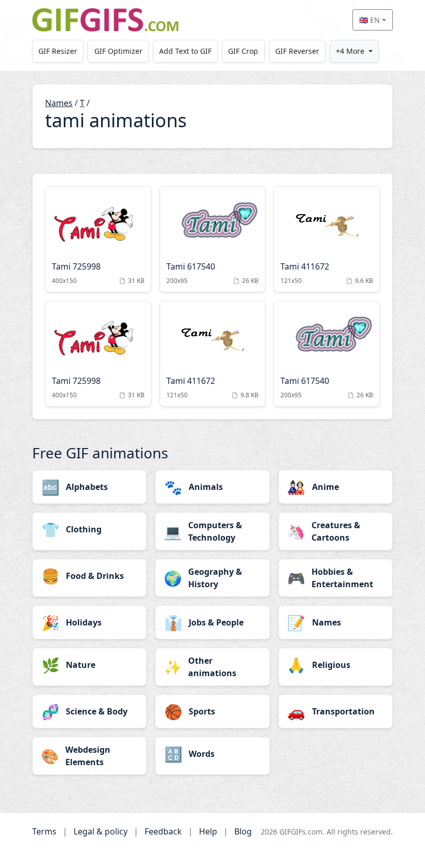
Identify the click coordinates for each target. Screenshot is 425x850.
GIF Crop (243, 51)
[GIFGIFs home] (105, 20)
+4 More (350, 51)
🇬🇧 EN (369, 20)
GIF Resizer (57, 51)
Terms (44, 831)
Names (59, 103)
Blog (243, 831)
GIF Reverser (297, 51)
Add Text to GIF (185, 51)
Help (208, 831)
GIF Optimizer (118, 51)
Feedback (163, 831)
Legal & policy (101, 831)
